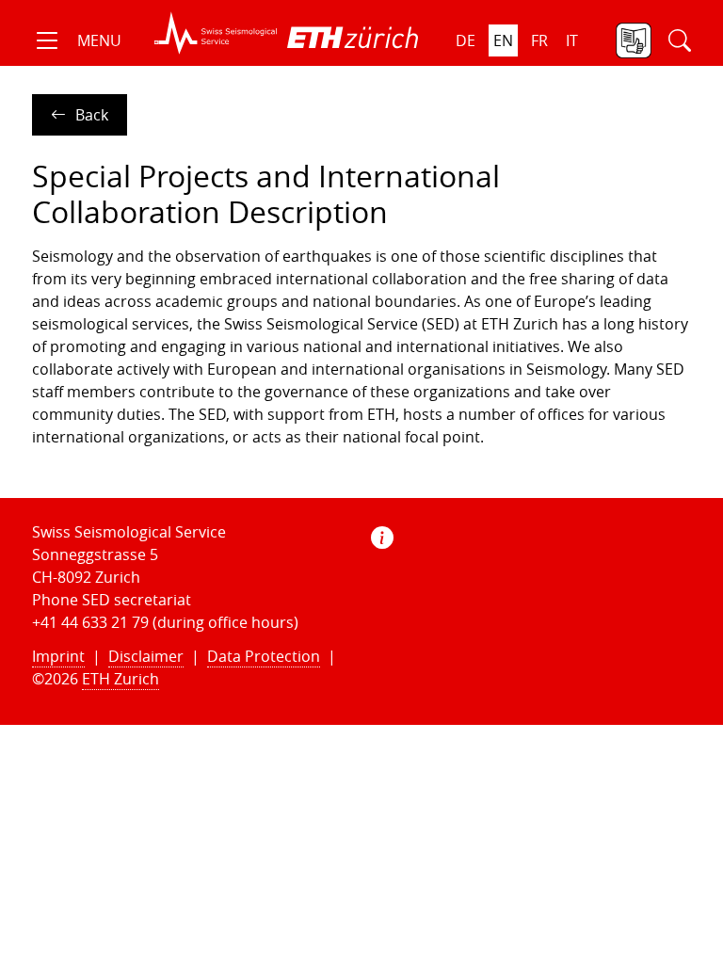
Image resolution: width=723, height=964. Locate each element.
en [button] (503, 40)
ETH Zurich (120, 678)
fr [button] (539, 40)
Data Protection (263, 656)
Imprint (58, 656)
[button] (76, 40)
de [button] (465, 40)
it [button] (572, 40)
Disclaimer (146, 656)
